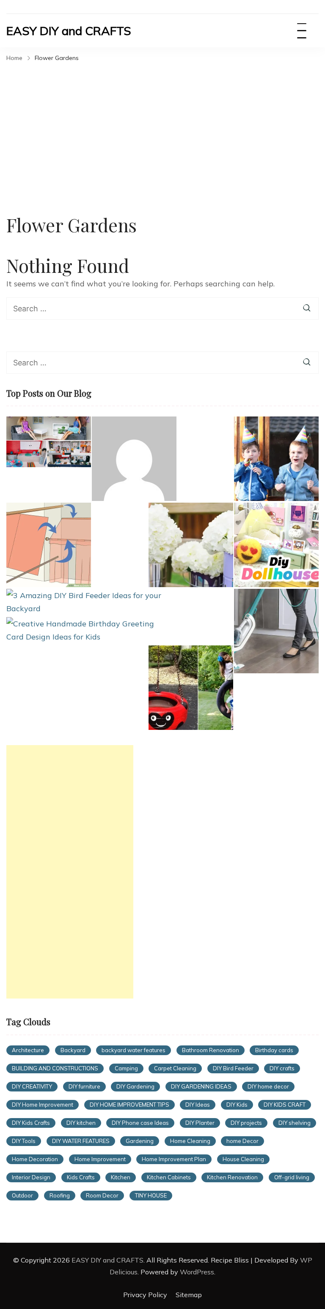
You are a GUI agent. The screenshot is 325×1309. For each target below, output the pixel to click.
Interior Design (31, 1177)
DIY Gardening (135, 1086)
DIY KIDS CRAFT (285, 1104)
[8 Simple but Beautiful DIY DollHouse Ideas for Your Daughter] (276, 545)
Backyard (73, 1050)
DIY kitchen (81, 1122)
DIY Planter (200, 1122)
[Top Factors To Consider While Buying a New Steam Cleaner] (276, 631)
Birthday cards (274, 1050)
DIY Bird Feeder (233, 1068)
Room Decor (102, 1195)
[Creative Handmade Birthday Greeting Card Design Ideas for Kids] (84, 630)
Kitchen (120, 1177)
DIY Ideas (197, 1104)
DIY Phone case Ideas (140, 1122)
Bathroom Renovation (210, 1050)
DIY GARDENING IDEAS (201, 1086)
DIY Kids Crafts (31, 1122)
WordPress (197, 1272)
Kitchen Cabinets (169, 1177)
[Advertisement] (162, 128)
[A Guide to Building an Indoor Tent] (48, 545)
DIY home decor (268, 1086)
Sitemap (189, 1294)
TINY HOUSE (151, 1195)
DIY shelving (294, 1122)
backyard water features (133, 1050)
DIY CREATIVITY (32, 1086)
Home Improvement (100, 1159)
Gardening (140, 1141)
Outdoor (22, 1195)
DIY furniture (84, 1086)
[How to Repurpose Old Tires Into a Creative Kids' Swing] (191, 687)
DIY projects (246, 1122)
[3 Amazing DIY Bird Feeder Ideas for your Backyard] (84, 602)
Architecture (28, 1050)
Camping (126, 1068)
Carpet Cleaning (175, 1068)
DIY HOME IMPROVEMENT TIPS (129, 1104)
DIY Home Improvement (42, 1104)
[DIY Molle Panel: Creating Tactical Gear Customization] (134, 458)
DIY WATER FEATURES (81, 1141)
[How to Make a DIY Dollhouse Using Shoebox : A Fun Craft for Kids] (48, 441)
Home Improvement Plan (174, 1159)
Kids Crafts (81, 1177)
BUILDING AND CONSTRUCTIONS (55, 1068)
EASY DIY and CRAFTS (68, 30)
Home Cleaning (190, 1141)
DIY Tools (24, 1141)
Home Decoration (35, 1159)
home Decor (242, 1141)
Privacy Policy (145, 1294)
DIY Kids (237, 1104)
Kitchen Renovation (232, 1177)
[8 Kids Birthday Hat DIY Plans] (276, 458)
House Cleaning (243, 1159)
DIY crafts (282, 1068)
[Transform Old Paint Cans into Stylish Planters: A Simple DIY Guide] (191, 545)
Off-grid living (291, 1177)
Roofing (60, 1195)
